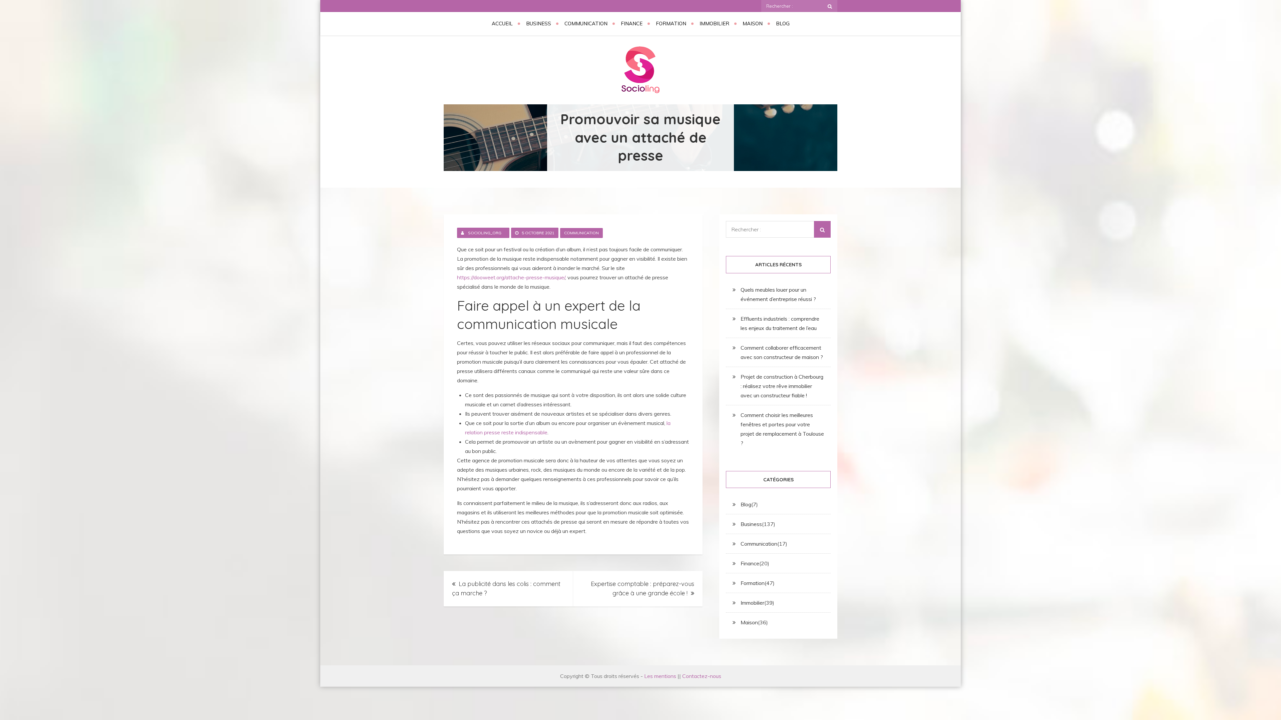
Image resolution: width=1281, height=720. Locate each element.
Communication (585, 23)
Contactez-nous (701, 676)
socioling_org (484, 232)
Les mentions (660, 676)
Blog (783, 23)
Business (538, 23)
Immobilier (714, 23)
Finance (632, 23)
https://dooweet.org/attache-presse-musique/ (511, 277)
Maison (753, 23)
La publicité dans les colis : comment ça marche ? (506, 588)
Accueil (502, 23)
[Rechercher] (829, 6)
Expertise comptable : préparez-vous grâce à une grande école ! (642, 588)
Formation (671, 23)
